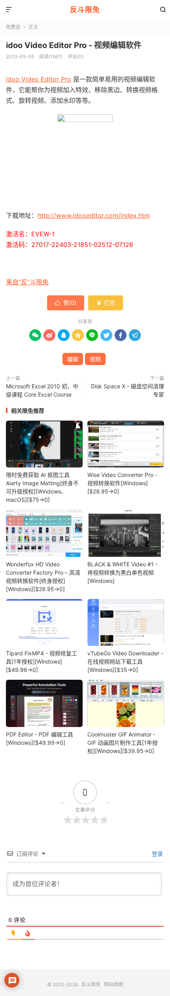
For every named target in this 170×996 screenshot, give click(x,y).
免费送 (13, 27)
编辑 (72, 359)
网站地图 (113, 984)
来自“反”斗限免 (27, 282)
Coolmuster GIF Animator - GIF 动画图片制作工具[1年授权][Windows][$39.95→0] (122, 742)
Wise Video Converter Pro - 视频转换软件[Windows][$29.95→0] (122, 483)
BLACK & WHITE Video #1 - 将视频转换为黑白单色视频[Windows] (122, 572)
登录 (156, 853)
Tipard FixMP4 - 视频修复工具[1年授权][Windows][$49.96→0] (41, 661)
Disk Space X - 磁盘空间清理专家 (127, 390)
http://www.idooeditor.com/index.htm (94, 215)
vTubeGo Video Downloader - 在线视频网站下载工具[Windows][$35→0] (125, 661)
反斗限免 (85, 10)
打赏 (105, 302)
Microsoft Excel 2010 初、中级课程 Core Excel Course (42, 390)
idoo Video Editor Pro (38, 79)
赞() (65, 302)
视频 (95, 359)
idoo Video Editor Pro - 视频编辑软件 (74, 45)
